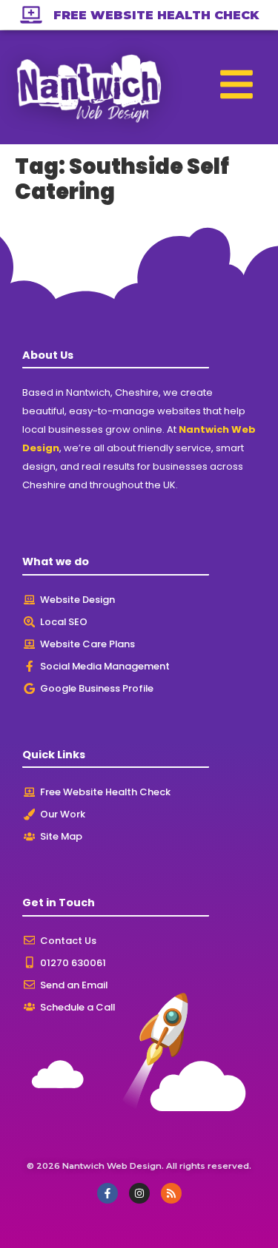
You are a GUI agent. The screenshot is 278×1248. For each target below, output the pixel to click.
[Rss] (171, 1193)
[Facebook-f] (107, 1193)
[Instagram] (139, 1193)
